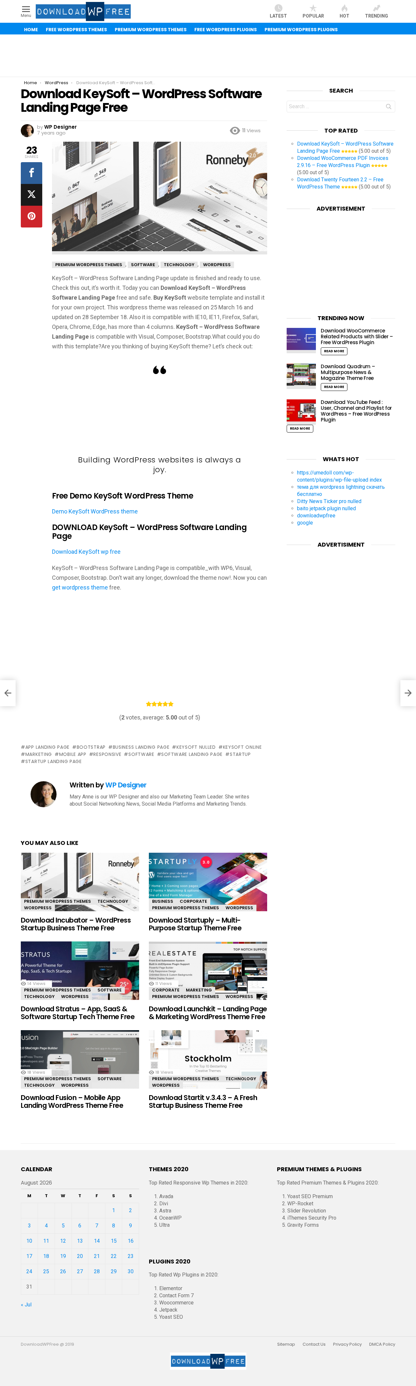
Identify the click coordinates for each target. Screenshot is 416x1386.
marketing (38, 754)
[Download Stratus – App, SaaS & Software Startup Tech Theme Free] (80, 976)
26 (63, 1271)
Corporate (193, 901)
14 (97, 1241)
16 (131, 1241)
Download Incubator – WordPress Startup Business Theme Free (76, 924)
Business (162, 901)
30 (131, 1271)
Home (31, 29)
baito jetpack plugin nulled (326, 508)
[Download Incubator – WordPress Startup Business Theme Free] (80, 888)
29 (114, 1271)
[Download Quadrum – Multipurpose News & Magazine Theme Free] (301, 376)
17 (29, 1256)
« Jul (26, 1305)
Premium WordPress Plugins (301, 29)
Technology (113, 901)
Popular (313, 16)
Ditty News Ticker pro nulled (329, 501)
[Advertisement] (208, 55)
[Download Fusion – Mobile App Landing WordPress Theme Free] (80, 1065)
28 (97, 1271)
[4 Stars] (165, 703)
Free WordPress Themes (76, 29)
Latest (278, 16)
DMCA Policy (382, 1344)
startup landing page (53, 761)
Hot (344, 16)
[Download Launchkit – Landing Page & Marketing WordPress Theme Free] (208, 976)
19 (63, 1256)
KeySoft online (242, 747)
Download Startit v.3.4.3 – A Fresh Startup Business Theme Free (203, 1101)
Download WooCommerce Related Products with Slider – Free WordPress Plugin (357, 336)
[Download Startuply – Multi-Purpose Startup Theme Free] (208, 888)
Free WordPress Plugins (225, 29)
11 (46, 1241)
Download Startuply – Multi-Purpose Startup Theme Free (195, 924)
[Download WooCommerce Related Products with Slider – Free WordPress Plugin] (301, 340)
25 (46, 1271)
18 (46, 1256)
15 (114, 1241)
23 (131, 1256)
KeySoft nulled (196, 747)
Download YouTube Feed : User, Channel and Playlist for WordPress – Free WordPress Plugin (356, 411)
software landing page (192, 754)
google (305, 523)
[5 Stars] (171, 703)
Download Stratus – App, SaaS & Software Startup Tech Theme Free (78, 1012)
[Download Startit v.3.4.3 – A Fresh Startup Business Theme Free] (208, 1065)
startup (240, 754)
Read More (334, 351)
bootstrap (91, 747)
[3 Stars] (159, 703)
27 (80, 1271)
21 (97, 1256)
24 (29, 1271)
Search (388, 108)
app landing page (47, 747)
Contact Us (314, 1344)
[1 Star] (148, 703)
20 (80, 1256)
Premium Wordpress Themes (57, 901)
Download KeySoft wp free (86, 551)
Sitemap (286, 1344)
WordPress (38, 908)
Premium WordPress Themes (151, 29)
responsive (107, 754)
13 (80, 1241)
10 (29, 1241)
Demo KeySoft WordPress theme (95, 511)
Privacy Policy (347, 1344)
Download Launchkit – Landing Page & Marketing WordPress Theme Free (208, 1012)
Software (110, 990)
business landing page (141, 747)
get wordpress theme (80, 587)
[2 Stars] (154, 703)
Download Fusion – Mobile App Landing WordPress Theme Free (72, 1101)
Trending (376, 16)
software (141, 754)
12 (63, 1241)
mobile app (72, 754)
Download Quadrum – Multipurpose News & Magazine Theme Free (348, 372)
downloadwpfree (316, 515)
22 (114, 1256)
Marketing (199, 990)
